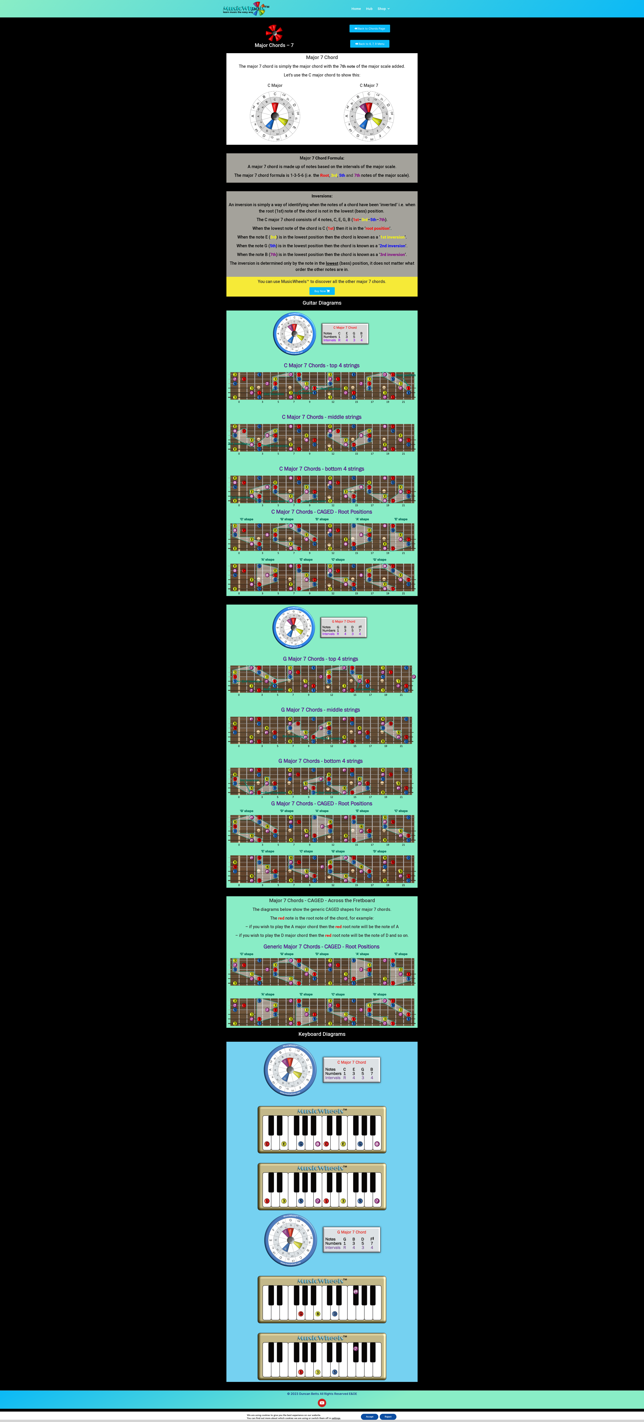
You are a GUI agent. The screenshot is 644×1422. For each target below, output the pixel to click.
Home (356, 9)
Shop (382, 9)
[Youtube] (322, 1403)
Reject (388, 1416)
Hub (369, 9)
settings (336, 1418)
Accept (369, 1416)
